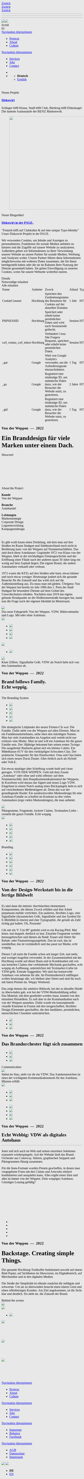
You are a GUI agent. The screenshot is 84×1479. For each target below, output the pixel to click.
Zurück (6, 3)
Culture (14, 45)
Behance (14, 1433)
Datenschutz (17, 1453)
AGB (12, 1450)
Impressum (16, 1457)
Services (14, 58)
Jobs (12, 62)
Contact (14, 65)
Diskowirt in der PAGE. (17, 222)
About (13, 42)
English (22, 79)
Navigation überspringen (17, 32)
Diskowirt (8, 100)
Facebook (15, 1436)
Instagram (15, 1429)
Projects (14, 38)
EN (11, 1474)
